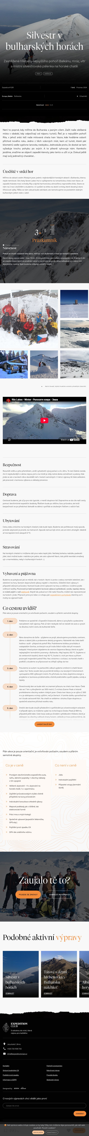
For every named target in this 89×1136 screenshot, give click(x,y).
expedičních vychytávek (60, 594)
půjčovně (25, 591)
